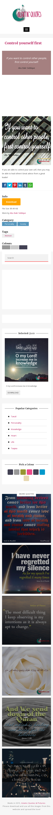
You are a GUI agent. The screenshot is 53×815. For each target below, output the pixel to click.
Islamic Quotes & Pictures (33, 803)
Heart (13, 435)
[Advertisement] (26, 95)
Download (11, 201)
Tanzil (13, 416)
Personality (9, 224)
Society (23, 224)
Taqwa (14, 448)
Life (12, 442)
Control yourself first (23, 43)
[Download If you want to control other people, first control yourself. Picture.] (26, 140)
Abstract (8, 235)
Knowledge (16, 429)
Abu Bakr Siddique (26, 68)
